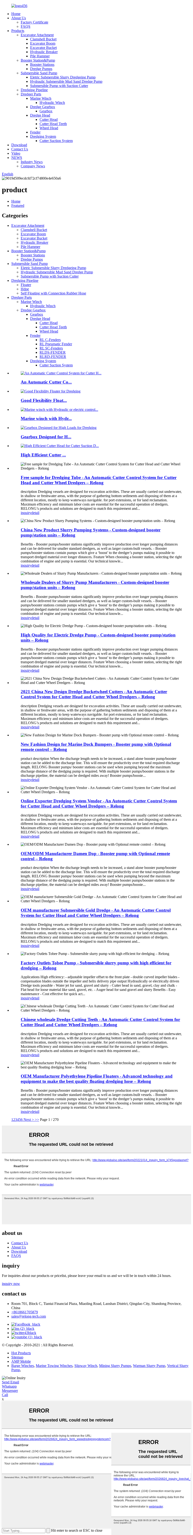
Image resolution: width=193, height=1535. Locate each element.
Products (17, 31)
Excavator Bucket (43, 48)
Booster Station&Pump (38, 60)
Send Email (10, 1382)
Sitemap (17, 1357)
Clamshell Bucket (43, 39)
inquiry (26, 513)
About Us (18, 18)
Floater (26, 285)
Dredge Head (40, 115)
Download (19, 145)
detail (35, 513)
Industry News (32, 162)
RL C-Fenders (50, 340)
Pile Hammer (40, 56)
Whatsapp (9, 1386)
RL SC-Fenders (51, 348)
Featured (17, 206)
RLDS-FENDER (53, 352)
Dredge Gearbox (42, 107)
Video (15, 153)
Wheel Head (49, 128)
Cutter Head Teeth (53, 124)
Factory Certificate (34, 22)
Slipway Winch (85, 1366)
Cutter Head (49, 120)
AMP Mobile (21, 1361)
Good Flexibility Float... (44, 400)
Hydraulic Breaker (44, 52)
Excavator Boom (42, 43)
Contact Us (19, 149)
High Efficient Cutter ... (43, 454)
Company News (33, 166)
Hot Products (21, 1353)
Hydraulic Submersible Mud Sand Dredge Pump (66, 81)
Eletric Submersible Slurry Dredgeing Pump (63, 77)
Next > (29, 1120)
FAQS (25, 26)
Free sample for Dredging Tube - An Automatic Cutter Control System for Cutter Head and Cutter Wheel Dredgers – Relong (99, 480)
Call (5, 1395)
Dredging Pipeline (34, 90)
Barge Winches (22, 1366)
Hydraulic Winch (52, 103)
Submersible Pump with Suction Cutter (59, 86)
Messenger (10, 1391)
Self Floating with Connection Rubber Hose (53, 293)
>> (37, 1120)
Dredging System (43, 136)
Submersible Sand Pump (39, 73)
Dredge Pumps (41, 69)
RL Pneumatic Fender (56, 344)
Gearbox (46, 111)
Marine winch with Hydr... (46, 418)
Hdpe (25, 289)
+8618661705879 (24, 1312)
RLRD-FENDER (53, 357)
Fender (35, 132)
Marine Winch (40, 98)
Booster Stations (42, 65)
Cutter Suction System (56, 141)
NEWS (16, 158)
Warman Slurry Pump (149, 1366)
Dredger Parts (31, 94)
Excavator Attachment (37, 35)
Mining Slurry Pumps (115, 1366)
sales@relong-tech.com (28, 1316)
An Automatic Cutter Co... (46, 382)
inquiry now (11, 1284)
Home (15, 14)
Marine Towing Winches (54, 1366)
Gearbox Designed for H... (46, 436)
